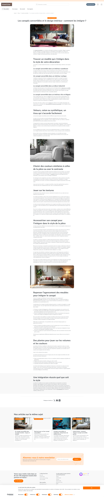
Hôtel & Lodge (58, 480)
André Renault (58, 477)
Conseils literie (42, 476)
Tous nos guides (42, 479)
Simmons (57, 479)
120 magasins (59, 389)
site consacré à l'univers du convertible (53, 104)
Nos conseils (22, 9)
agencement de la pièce (37, 299)
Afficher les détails (69, 494)
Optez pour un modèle (66, 88)
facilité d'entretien (37, 119)
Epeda (57, 483)
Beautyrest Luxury (59, 482)
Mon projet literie (90, 4)
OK (91, 487)
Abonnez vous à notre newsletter (39, 457)
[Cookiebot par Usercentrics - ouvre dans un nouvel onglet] (10, 495)
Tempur (57, 476)
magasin (50, 102)
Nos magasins (30, 9)
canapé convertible (38, 50)
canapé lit (53, 174)
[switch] (38, 495)
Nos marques (15, 9)
